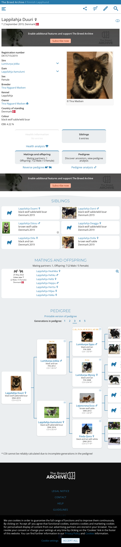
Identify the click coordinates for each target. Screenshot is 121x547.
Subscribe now (60, 40)
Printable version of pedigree (60, 316)
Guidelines (60, 509)
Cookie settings (49, 540)
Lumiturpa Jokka (10, 63)
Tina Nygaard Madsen (13, 87)
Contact (60, 497)
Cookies (89, 533)
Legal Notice (60, 491)
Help (60, 503)
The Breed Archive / (13, 2)
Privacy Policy (72, 533)
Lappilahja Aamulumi (13, 71)
